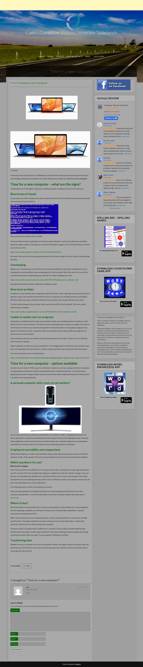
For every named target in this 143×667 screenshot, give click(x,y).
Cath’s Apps (99, 56)
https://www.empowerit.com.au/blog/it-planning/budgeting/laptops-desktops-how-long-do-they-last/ (49, 358)
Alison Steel (108, 175)
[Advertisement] (71, 5)
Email (87, 56)
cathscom (42, 83)
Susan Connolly (109, 123)
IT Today (27, 566)
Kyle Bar (106, 158)
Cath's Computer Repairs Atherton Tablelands (71, 32)
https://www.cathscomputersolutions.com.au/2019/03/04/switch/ (35, 252)
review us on (110, 118)
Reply (28, 593)
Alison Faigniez (109, 192)
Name (13, 634)
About (50, 56)
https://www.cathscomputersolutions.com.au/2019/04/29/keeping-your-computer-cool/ (44, 280)
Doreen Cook (109, 140)
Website (14, 644)
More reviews (114, 208)
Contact (60, 56)
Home (41, 56)
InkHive (78, 664)
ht (11, 312)
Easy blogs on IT (75, 56)
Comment (15, 610)
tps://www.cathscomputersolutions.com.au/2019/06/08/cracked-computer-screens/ (44, 312)
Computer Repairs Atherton (116, 105)
